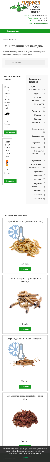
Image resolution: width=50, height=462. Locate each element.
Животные (36, 147)
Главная (5, 40)
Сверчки (38, 199)
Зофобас (38, 175)
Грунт (37, 93)
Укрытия (36, 143)
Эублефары (37, 160)
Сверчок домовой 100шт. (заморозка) (25, 338)
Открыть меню (13, 31)
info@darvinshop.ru (41, 23)
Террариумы (38, 136)
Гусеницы (38, 171)
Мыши (37, 190)
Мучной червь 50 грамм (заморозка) (25, 221)
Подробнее (10, 132)
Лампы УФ (39, 104)
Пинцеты (36, 111)
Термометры (38, 129)
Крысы (37, 180)
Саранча (38, 195)
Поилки (37, 115)
